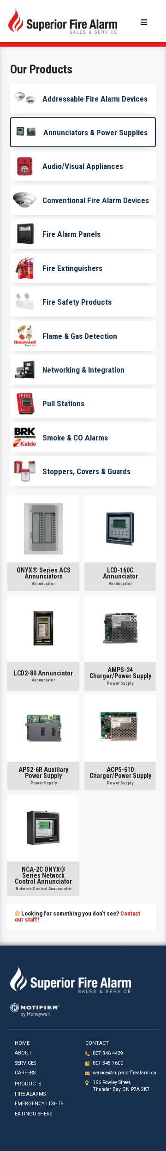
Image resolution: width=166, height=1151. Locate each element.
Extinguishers (33, 1114)
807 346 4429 (108, 1053)
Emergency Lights (39, 1104)
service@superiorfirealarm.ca (124, 1073)
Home (22, 1043)
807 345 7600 (108, 1063)
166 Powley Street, (121, 1085)
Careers (25, 1073)
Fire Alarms (30, 1094)
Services (25, 1063)
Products (28, 1084)
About (23, 1053)
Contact (97, 1043)
